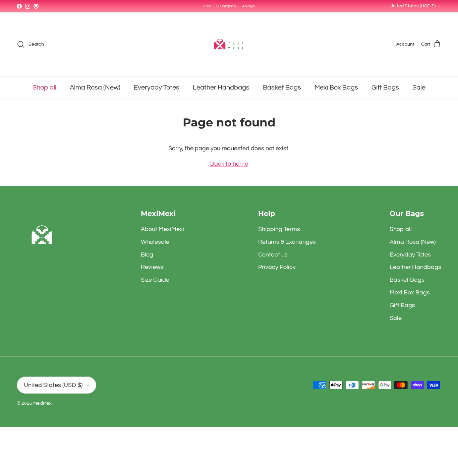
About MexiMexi (162, 229)
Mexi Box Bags (336, 87)
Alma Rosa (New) (95, 87)
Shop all (44, 87)
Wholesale (155, 242)
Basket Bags (282, 87)
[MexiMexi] (229, 44)
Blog (147, 254)
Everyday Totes (156, 87)
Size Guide (155, 280)
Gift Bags (385, 87)
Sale (418, 87)
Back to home (229, 164)
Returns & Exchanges (287, 242)
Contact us (273, 254)
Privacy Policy (277, 267)
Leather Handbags (221, 87)
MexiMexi (43, 403)
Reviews (152, 267)
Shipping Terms (279, 229)
